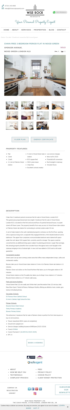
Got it (36, 408)
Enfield (15, 329)
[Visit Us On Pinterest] (37, 390)
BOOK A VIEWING (35, 343)
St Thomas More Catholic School (16, 297)
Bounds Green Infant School (15, 306)
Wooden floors (52, 165)
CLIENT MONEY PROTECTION (50, 378)
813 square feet (32, 159)
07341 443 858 (10, 6)
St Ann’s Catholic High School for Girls (18, 299)
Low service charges (53, 154)
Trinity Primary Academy (13, 309)
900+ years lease (33, 162)
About (15, 30)
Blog (51, 30)
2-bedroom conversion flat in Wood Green (25, 37)
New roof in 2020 (52, 157)
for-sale (8, 37)
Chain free (30, 165)
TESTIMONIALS (16, 375)
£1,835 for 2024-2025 (28, 332)
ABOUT (13, 369)
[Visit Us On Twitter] (29, 390)
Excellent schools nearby (35, 168)
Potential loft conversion (54, 159)
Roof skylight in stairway (54, 162)
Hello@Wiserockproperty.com (14, 9)
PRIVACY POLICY (45, 372)
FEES (40, 369)
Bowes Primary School (13, 311)
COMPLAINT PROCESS (19, 378)
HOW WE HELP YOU (18, 372)
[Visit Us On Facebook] (33, 390)
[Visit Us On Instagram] (35, 395)
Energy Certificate (43, 139)
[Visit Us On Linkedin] (40, 390)
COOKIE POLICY (44, 375)
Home (6, 30)
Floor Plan (20, 139)
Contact (61, 30)
